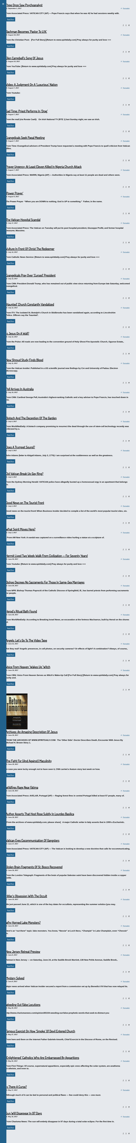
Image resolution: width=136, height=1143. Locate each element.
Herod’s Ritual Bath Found (21, 611)
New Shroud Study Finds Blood (24, 360)
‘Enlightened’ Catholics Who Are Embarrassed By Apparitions (42, 1057)
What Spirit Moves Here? (20, 529)
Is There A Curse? (16, 1087)
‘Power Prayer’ (14, 193)
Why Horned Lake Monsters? (23, 922)
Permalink (126, 8)
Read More (10, 19)
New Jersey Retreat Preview (23, 951)
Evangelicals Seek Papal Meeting (25, 137)
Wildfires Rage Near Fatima (22, 787)
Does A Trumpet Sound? (20, 447)
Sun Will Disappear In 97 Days (24, 1113)
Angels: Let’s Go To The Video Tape (26, 640)
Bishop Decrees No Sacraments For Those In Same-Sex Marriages (45, 582)
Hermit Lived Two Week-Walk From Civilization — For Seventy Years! (47, 556)
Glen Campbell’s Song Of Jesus (24, 58)
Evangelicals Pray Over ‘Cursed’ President (31, 275)
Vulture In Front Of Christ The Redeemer (30, 249)
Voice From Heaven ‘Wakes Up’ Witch (28, 667)
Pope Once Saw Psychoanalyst (24, 5)
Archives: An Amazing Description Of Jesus (32, 732)
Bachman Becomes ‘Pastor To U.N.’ (26, 31)
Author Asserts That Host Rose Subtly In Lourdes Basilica (40, 814)
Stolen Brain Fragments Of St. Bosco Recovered (34, 867)
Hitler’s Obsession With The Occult (26, 896)
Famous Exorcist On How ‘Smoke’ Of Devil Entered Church (40, 1031)
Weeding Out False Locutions (23, 1004)
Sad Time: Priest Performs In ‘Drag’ (27, 111)
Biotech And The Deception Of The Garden (31, 418)
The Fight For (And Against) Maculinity (29, 761)
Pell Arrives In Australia (20, 389)
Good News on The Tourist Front (25, 503)
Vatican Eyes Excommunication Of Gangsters (32, 840)
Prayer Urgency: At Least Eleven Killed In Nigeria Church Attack (44, 167)
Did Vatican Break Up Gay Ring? (24, 473)
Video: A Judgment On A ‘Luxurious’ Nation (32, 84)
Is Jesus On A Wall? (17, 333)
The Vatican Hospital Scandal (23, 220)
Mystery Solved (15, 978)
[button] (3, 3)
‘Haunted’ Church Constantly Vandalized (30, 304)
